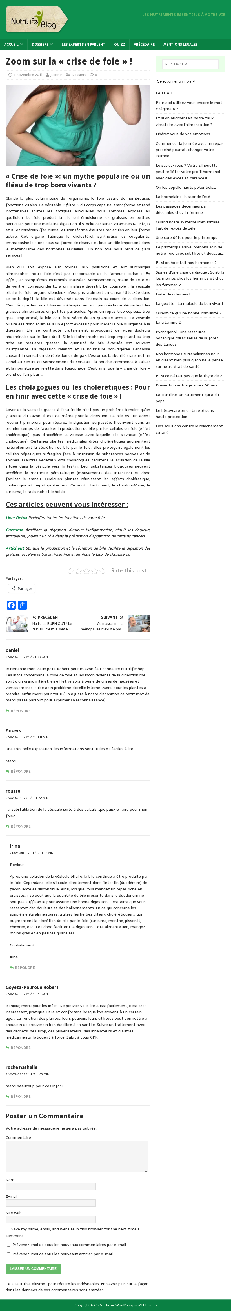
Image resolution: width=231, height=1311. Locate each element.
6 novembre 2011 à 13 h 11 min (27, 737)
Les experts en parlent (83, 44)
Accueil (11, 44)
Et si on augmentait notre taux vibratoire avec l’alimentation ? (185, 121)
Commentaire (18, 1137)
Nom (10, 1180)
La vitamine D (169, 322)
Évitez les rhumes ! (173, 294)
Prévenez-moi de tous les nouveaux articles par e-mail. (63, 1254)
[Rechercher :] (190, 64)
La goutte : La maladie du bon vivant (189, 303)
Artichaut (15, 548)
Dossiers (40, 44)
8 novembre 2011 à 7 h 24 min (27, 657)
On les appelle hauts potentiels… (186, 187)
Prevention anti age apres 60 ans (186, 385)
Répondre (21, 711)
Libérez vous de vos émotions (183, 134)
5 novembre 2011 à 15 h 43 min (27, 1074)
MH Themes (147, 1305)
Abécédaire (144, 44)
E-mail (11, 1196)
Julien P (56, 75)
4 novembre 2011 (28, 75)
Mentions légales (180, 44)
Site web (14, 1213)
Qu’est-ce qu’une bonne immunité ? (188, 313)
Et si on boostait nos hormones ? (186, 262)
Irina (15, 846)
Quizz (119, 44)
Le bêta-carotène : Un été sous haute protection (185, 413)
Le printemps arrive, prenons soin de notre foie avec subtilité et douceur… (190, 250)
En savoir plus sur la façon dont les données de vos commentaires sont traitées (77, 1287)
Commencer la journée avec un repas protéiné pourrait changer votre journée (189, 149)
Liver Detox (16, 518)
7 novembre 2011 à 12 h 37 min (31, 852)
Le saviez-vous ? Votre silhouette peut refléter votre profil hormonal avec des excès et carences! (188, 171)
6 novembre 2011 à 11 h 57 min (27, 798)
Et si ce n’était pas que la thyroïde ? (189, 376)
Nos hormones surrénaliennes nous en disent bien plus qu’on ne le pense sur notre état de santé (189, 360)
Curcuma (14, 530)
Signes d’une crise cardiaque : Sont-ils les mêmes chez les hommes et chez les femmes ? (190, 278)
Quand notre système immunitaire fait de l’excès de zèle (188, 225)
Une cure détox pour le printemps (186, 237)
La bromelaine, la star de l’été (183, 197)
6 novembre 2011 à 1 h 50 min (27, 994)
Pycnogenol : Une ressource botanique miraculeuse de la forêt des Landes (187, 338)
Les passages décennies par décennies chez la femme (181, 209)
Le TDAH (164, 93)
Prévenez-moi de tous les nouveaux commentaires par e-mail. (69, 1244)
